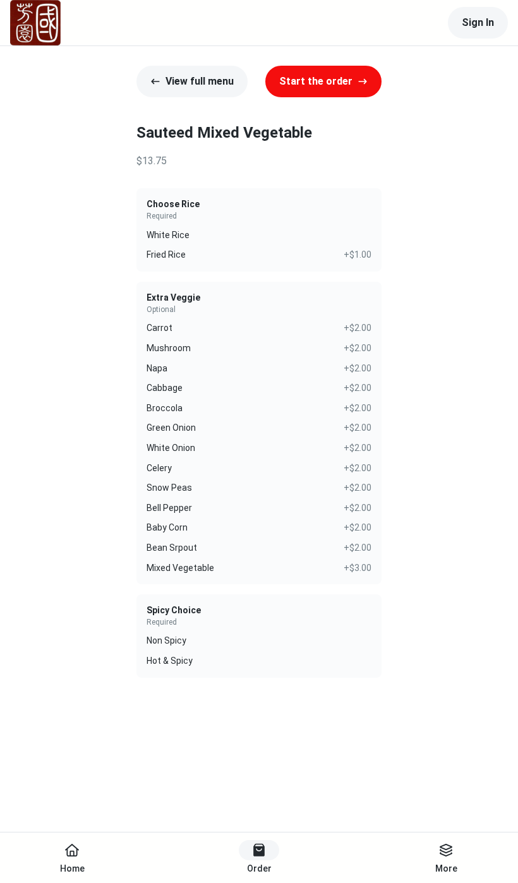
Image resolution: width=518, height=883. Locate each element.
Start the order (315, 81)
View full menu (200, 81)
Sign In (478, 22)
